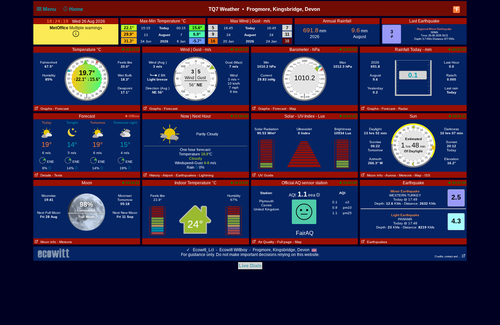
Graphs (45, 108)
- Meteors (404, 175)
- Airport (167, 175)
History (153, 175)
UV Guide (264, 175)
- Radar (402, 108)
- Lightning (205, 175)
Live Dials (250, 265)
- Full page (283, 242)
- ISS (426, 175)
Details (44, 175)
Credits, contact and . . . (448, 256)
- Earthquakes (185, 175)
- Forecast (61, 108)
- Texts (57, 175)
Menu (50, 9)
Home (77, 9)
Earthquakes (376, 242)
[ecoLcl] (54, 253)
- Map (291, 108)
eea (312, 195)
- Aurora (390, 175)
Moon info (374, 175)
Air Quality (265, 242)
